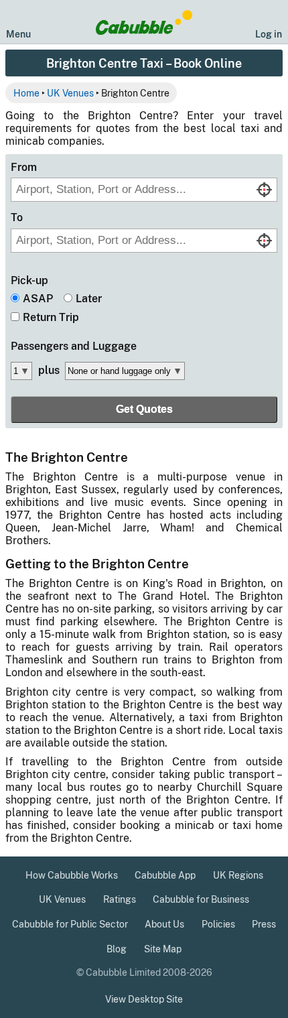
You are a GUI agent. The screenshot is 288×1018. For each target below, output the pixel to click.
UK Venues (70, 93)
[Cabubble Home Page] (144, 22)
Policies (218, 924)
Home (26, 93)
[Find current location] (264, 190)
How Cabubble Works (71, 875)
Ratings (119, 899)
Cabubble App (165, 875)
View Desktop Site (144, 999)
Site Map (163, 949)
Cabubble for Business (201, 899)
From (24, 167)
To (17, 217)
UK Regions (238, 875)
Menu (18, 34)
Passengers (74, 346)
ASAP (38, 298)
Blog (116, 949)
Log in (268, 34)
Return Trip (51, 317)
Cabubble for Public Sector (70, 924)
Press (264, 924)
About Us (164, 924)
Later (89, 298)
